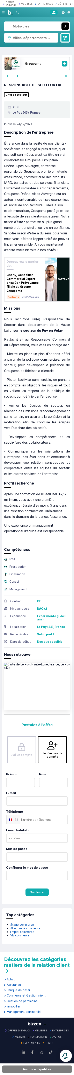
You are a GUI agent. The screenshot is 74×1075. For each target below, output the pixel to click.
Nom (42, 774)
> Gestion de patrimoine (21, 1001)
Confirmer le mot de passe (27, 867)
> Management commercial (22, 1011)
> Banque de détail (17, 990)
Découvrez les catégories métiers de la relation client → (37, 965)
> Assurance (12, 984)
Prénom (12, 774)
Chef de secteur (16, 95)
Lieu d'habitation (19, 830)
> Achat (9, 979)
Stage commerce (22, 924)
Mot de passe (17, 848)
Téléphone (14, 811)
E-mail (11, 793)
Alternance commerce (25, 928)
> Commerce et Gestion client (25, 995)
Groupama (33, 63)
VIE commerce (20, 935)
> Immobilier (12, 1006)
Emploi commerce (22, 932)
